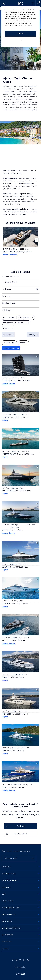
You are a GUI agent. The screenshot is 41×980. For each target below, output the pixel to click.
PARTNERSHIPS (7, 935)
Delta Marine (16, 784)
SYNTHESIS (6, 714)
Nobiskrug (16, 748)
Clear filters (10, 343)
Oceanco (16, 378)
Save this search (12, 348)
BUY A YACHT (7, 867)
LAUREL (5, 787)
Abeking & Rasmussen (15, 526)
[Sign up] (32, 858)
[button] (36, 240)
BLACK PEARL (7, 380)
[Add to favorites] (35, 229)
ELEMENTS (6, 604)
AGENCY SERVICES (9, 914)
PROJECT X (6, 417)
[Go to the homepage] (20, 3)
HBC (3, 530)
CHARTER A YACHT (9, 874)
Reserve (13, 254)
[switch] (9, 310)
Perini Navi (15, 451)
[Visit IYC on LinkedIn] (24, 960)
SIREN (4, 750)
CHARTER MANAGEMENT (11, 908)
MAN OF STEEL (8, 491)
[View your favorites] (32, 3)
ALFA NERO (6, 567)
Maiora (15, 249)
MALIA (4, 677)
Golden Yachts (18, 414)
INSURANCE (6, 887)
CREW (4, 894)
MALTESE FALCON (9, 454)
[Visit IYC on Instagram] (28, 960)
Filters (8, 335)
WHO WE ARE (7, 942)
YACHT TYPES (7, 921)
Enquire (6, 254)
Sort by (32, 335)
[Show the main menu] (4, 3)
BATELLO (5, 640)
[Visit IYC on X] (17, 960)
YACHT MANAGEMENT (10, 880)
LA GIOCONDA (9, 252)
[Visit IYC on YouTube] (20, 960)
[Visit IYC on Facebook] (13, 960)
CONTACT (5, 948)
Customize (20, 41)
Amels (13, 711)
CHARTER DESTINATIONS (11, 928)
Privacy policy (20, 967)
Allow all (20, 33)
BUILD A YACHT (7, 901)
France (22, 343)
